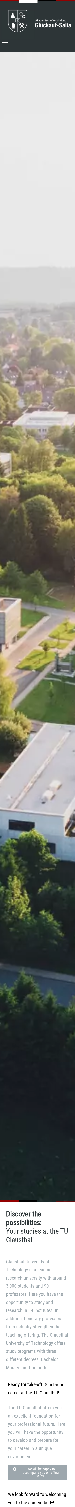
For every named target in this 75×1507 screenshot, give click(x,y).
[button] (4, 43)
